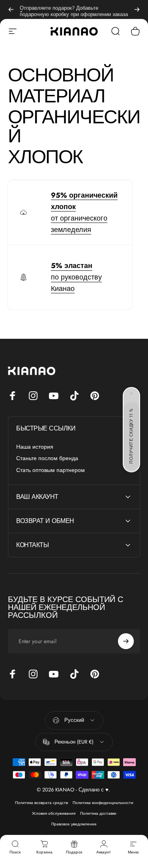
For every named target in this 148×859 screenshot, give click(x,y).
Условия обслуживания (53, 813)
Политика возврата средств (41, 803)
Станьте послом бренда (47, 458)
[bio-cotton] (23, 212)
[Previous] (11, 9)
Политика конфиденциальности (103, 803)
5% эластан (71, 266)
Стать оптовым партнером (50, 470)
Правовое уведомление (74, 824)
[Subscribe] (126, 641)
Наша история (34, 447)
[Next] (137, 9)
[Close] (131, 393)
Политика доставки (98, 813)
